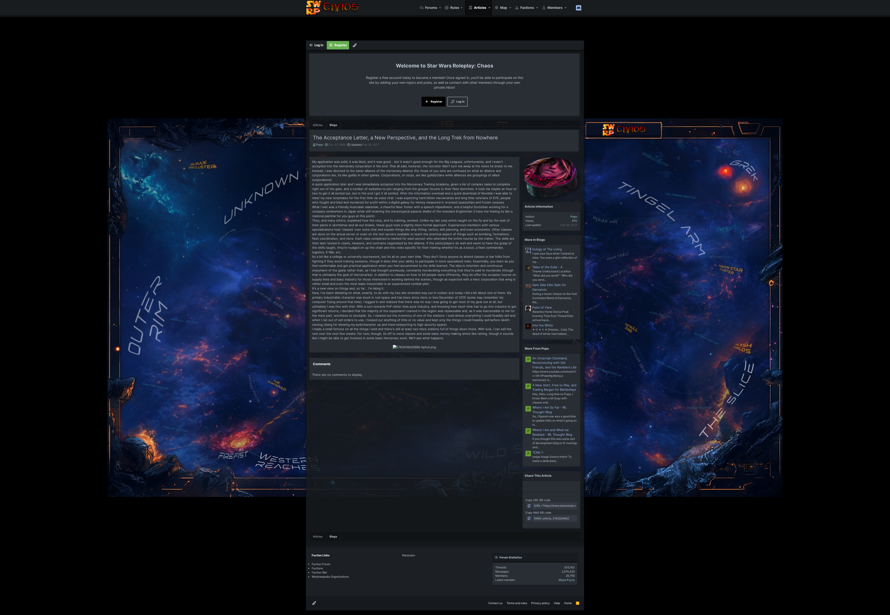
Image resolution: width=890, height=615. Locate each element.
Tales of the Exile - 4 (547, 267)
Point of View (542, 307)
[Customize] (354, 45)
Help (557, 603)
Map (503, 8)
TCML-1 (537, 452)
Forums (431, 8)
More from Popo (537, 348)
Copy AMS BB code (538, 512)
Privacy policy (540, 603)
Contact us (495, 603)
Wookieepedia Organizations (330, 576)
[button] (440, 7)
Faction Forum (321, 564)
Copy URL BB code (537, 500)
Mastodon (408, 555)
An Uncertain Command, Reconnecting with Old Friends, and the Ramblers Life (554, 362)
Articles (480, 8)
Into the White (542, 325)
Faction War (319, 572)
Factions (527, 8)
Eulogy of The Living (547, 249)
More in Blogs (535, 239)
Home (568, 603)
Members (555, 8)
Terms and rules (517, 603)
